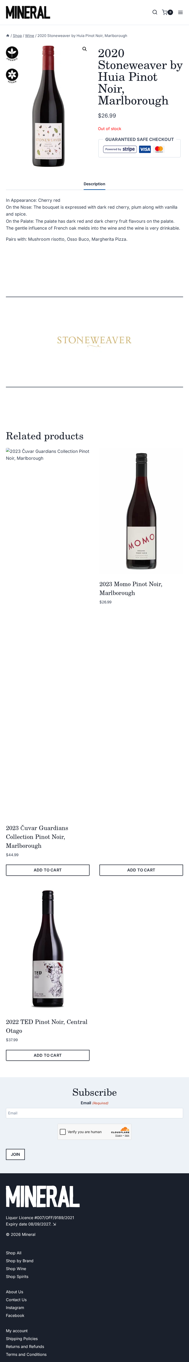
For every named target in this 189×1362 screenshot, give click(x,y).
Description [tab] (94, 184)
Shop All (13, 1252)
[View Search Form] (154, 12)
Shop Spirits (17, 1276)
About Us (14, 1291)
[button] (84, 49)
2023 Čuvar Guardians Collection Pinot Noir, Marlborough (37, 836)
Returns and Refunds (25, 1346)
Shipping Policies (22, 1338)
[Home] (8, 36)
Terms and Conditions (26, 1354)
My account (17, 1330)
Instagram (15, 1307)
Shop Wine (16, 1268)
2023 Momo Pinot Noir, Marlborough (130, 588)
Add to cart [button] (48, 870)
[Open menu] (179, 12)
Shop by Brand (19, 1260)
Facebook (15, 1315)
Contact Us (16, 1299)
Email (94, 1102)
